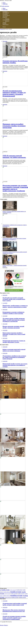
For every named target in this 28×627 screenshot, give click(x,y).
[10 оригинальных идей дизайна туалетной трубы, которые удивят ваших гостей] (12, 485)
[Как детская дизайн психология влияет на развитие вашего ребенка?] (12, 470)
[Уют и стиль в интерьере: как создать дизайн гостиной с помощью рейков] (12, 543)
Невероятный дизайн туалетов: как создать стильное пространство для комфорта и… (14, 239)
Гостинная (6, 12)
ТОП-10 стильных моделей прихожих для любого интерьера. (14, 156)
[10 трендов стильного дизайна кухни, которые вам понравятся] (12, 441)
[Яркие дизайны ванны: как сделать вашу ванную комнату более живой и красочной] (12, 514)
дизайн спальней (14, 593)
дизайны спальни (14, 597)
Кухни (4, 23)
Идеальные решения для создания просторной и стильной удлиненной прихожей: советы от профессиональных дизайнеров (15, 188)
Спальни (5, 14)
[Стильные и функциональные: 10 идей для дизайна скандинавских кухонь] (12, 558)
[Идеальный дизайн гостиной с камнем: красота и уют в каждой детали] (12, 587)
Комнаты (7, 21)
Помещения (6, 19)
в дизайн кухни (4, 590)
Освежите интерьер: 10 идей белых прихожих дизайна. (15, 61)
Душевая (7, 18)
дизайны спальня (22, 597)
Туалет (4, 22)
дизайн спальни (21, 593)
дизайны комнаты (6, 595)
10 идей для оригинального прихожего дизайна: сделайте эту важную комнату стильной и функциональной (14, 93)
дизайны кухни (16, 595)
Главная (2, 29)
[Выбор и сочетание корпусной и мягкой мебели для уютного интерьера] (10, 210)
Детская (5, 16)
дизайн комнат (19, 589)
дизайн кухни (15, 592)
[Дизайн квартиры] (4, 6)
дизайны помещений (7, 597)
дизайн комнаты (6, 591)
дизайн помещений (7, 593)
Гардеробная (6, 15)
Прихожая (5, 24)
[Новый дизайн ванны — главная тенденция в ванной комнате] (10, 264)
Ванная (5, 17)
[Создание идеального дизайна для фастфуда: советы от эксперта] (12, 412)
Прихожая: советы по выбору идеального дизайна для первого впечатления (14, 125)
